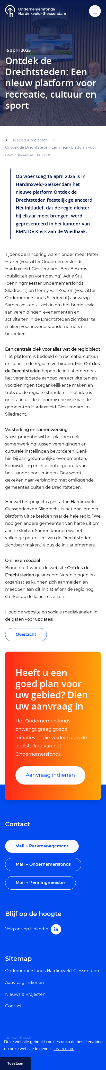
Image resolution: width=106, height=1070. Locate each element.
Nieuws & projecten (30, 140)
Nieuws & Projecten (25, 994)
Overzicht (26, 634)
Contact (13, 1006)
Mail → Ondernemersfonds (43, 864)
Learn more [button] (64, 1049)
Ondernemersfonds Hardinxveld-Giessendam (52, 970)
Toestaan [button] (15, 1063)
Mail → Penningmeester (40, 882)
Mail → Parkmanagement (41, 846)
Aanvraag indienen (50, 775)
